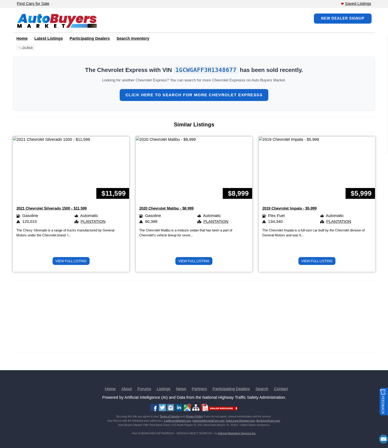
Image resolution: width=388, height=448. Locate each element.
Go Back (27, 47)
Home (22, 38)
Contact (281, 389)
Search (262, 389)
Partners (199, 389)
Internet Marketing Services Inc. (237, 433)
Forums (144, 389)
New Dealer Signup (342, 18)
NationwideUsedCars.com (208, 420)
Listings (163, 389)
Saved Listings (358, 3)
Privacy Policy (194, 416)
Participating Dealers (90, 38)
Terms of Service (170, 416)
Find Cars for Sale (33, 3)
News (181, 389)
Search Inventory (133, 38)
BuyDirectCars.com (268, 420)
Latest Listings (48, 38)
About (126, 389)
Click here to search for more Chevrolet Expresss (194, 95)
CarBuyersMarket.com (177, 420)
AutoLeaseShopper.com (240, 420)
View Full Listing (71, 261)
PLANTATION (93, 221)
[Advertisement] (147, 316)
